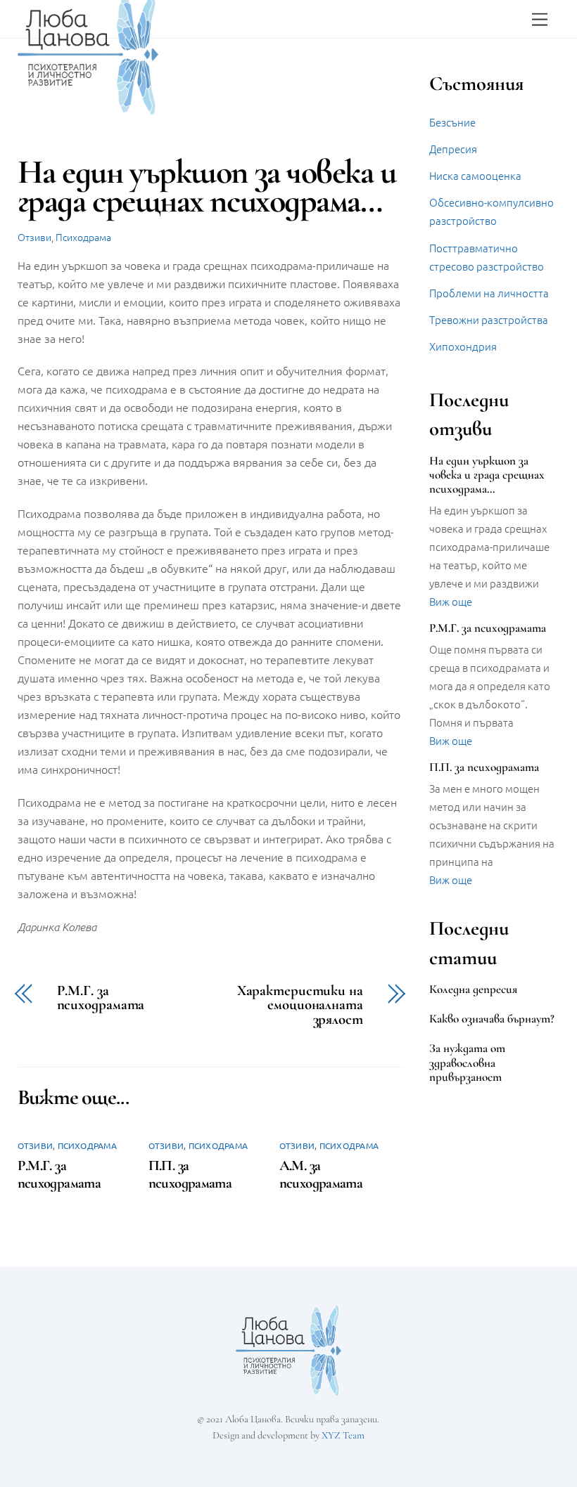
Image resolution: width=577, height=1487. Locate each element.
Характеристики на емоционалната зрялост (300, 1005)
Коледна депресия (473, 989)
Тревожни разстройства (488, 319)
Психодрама (83, 237)
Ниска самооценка (475, 175)
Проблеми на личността (489, 292)
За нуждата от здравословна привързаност (467, 1062)
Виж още (450, 601)
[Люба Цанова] (88, 108)
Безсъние (452, 122)
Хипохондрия (463, 346)
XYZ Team (343, 1435)
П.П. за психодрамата (190, 1174)
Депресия (453, 148)
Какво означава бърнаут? (491, 1019)
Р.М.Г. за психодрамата (101, 998)
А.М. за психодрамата (321, 1174)
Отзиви (34, 237)
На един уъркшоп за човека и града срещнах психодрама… (487, 475)
